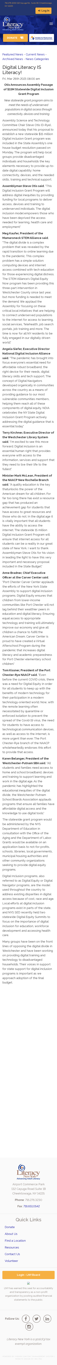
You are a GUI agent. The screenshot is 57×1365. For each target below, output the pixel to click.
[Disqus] (28, 1026)
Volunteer (11, 1261)
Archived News (12, 59)
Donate (10, 1227)
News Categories (37, 59)
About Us (11, 1234)
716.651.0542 (31, 1206)
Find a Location (15, 1240)
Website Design (23, 1359)
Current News (35, 54)
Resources (12, 1247)
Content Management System (38, 1356)
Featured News (12, 54)
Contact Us (12, 1254)
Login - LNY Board (28, 1274)
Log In (45, 10)
